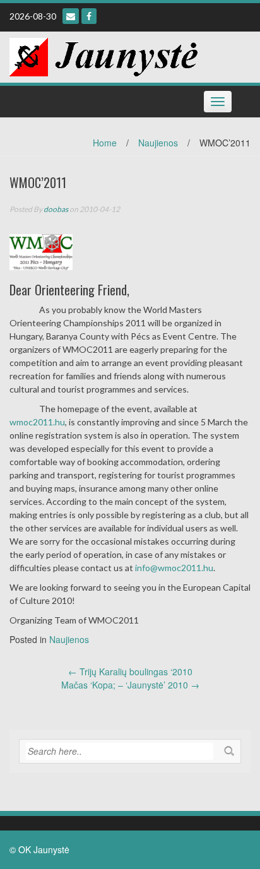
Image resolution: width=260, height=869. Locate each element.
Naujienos (158, 142)
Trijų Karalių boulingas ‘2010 (130, 671)
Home (105, 142)
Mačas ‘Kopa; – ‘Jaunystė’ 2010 (130, 684)
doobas (56, 209)
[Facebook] (89, 16)
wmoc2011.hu (37, 422)
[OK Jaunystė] (103, 55)
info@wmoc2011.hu (174, 567)
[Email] (70, 16)
